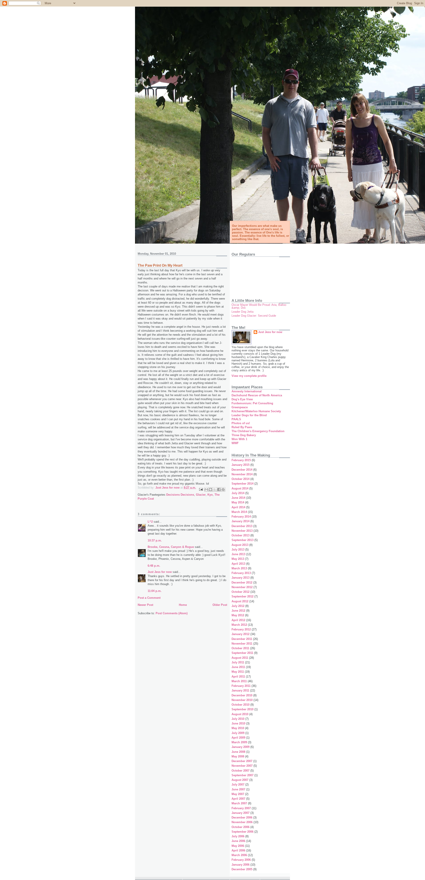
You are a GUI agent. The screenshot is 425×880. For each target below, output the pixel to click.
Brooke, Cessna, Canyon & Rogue (171, 547)
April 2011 (238, 676)
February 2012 (241, 629)
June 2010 (238, 723)
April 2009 (238, 737)
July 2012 (238, 606)
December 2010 (242, 695)
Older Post (219, 605)
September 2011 (242, 653)
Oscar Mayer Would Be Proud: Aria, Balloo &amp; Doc (259, 306)
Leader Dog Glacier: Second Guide (254, 315)
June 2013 (238, 554)
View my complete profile (249, 375)
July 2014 (238, 493)
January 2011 (240, 690)
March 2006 (239, 855)
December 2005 (242, 869)
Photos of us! (241, 423)
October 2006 (240, 827)
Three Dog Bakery (244, 435)
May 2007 (238, 794)
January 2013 (240, 577)
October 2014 (240, 479)
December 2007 (242, 761)
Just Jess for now (160, 572)
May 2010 (238, 728)
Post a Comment (149, 597)
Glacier (201, 494)
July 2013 (238, 549)
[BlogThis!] (210, 489)
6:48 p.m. (154, 565)
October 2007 (240, 770)
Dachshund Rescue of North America (257, 395)
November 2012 (242, 587)
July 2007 (238, 784)
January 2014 (240, 521)
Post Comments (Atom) (171, 613)
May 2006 (238, 845)
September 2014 (242, 483)
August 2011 (240, 657)
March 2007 (239, 803)
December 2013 (242, 526)
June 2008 (238, 751)
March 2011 (239, 681)
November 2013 (242, 530)
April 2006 (238, 850)
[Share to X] (214, 489)
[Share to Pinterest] (223, 489)
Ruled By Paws (242, 427)
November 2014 (242, 474)
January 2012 (240, 634)
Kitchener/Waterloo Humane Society (256, 411)
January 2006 (240, 864)
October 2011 (240, 648)
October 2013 (240, 535)
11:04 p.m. (155, 591)
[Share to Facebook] (219, 489)
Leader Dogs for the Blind (249, 415)
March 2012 (239, 624)
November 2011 (242, 643)
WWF (235, 443)
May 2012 (238, 615)
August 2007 (240, 780)
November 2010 (242, 700)
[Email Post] (200, 489)
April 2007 (238, 798)
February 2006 (241, 859)
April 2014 (238, 507)
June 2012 (238, 610)
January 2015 (240, 464)
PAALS (236, 419)
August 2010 (240, 714)
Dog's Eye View (242, 399)
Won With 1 (239, 439)
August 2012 (240, 601)
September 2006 (242, 831)
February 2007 (241, 808)
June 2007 (238, 789)
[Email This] (206, 489)
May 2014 (238, 502)
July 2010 (238, 718)
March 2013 (239, 568)
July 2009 (238, 733)
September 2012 (242, 596)
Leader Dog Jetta (242, 311)
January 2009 (240, 747)
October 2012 (240, 591)
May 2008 (238, 756)
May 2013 (238, 558)
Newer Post (145, 605)
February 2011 (241, 685)
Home (183, 605)
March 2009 (239, 742)
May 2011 (238, 671)
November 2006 (242, 822)
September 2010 (242, 709)
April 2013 (238, 563)
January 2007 (240, 813)
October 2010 (240, 704)
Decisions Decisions (180, 494)
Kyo (210, 494)
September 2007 (242, 775)
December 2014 (242, 469)
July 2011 (238, 662)
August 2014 (240, 488)
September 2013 (242, 540)
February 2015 (241, 460)
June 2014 (238, 497)
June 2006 (238, 841)
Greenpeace (240, 407)
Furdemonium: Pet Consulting (252, 403)
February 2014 (241, 516)
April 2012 (238, 620)
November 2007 (242, 765)
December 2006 (242, 817)
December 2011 (242, 639)
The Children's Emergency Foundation (258, 431)
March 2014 (239, 512)
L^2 (150, 521)
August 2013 (240, 545)
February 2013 (241, 573)
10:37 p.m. (155, 540)
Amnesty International (247, 391)
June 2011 (238, 667)
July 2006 (238, 836)
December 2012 (242, 582)
